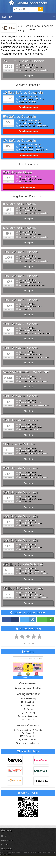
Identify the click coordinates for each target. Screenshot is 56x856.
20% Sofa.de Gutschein (20, 468)
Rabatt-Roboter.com (31, 3)
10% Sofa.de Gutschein (20, 252)
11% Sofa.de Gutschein (20, 444)
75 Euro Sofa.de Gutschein (23, 588)
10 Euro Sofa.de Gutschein (23, 92)
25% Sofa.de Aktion (17, 172)
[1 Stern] (16, 637)
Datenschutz (7, 840)
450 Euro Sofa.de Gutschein (23, 564)
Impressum (6, 849)
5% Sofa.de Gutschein (19, 228)
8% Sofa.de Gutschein (19, 204)
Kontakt (4, 844)
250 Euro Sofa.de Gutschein (23, 61)
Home (4, 836)
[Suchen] (40, 9)
